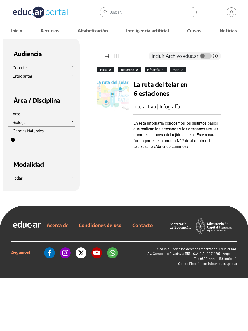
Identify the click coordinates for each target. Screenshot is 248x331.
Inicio (16, 30)
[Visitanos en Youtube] (96, 252)
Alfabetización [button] (93, 30)
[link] (231, 12)
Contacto (142, 225)
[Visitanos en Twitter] (81, 252)
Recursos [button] (50, 30)
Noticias (228, 30)
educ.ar (164, 249)
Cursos (194, 30)
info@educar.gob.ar (222, 263)
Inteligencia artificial (147, 30)
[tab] (107, 56)
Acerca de (58, 225)
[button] (13, 139)
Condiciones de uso (100, 225)
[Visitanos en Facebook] (49, 252)
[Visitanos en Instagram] (65, 252)
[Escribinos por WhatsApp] (112, 252)
